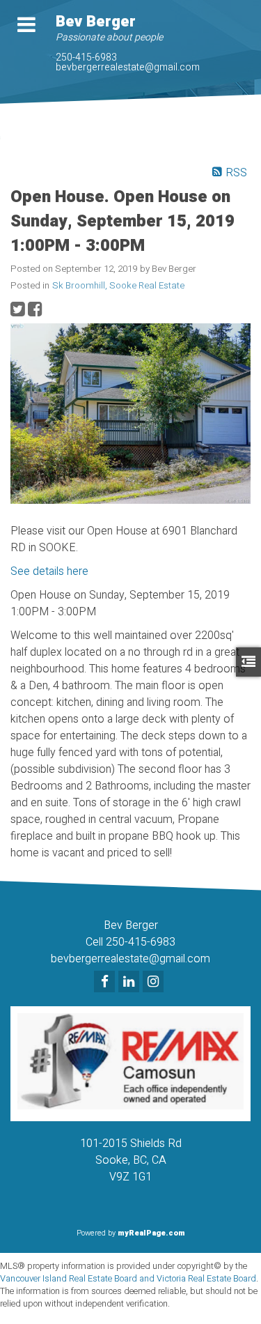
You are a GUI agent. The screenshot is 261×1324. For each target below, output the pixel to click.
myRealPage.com (151, 1233)
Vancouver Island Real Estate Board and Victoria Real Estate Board (128, 1278)
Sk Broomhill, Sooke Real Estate (118, 286)
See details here (49, 571)
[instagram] (155, 982)
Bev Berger (96, 21)
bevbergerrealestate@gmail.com (128, 67)
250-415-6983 (86, 57)
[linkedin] (130, 982)
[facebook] (106, 982)
